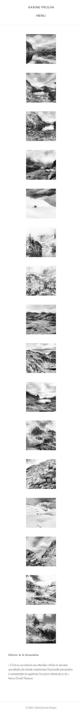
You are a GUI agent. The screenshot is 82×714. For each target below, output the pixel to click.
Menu (41, 15)
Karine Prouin (41, 7)
